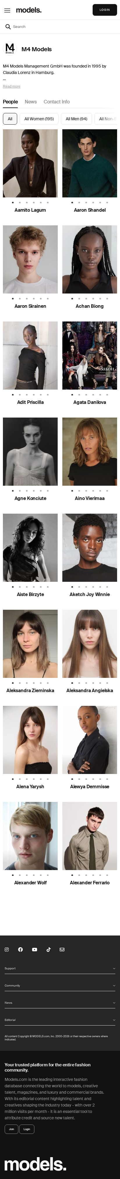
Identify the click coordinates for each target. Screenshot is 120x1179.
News (31, 102)
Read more (11, 86)
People (10, 102)
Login (27, 1129)
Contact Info (57, 102)
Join (11, 1129)
